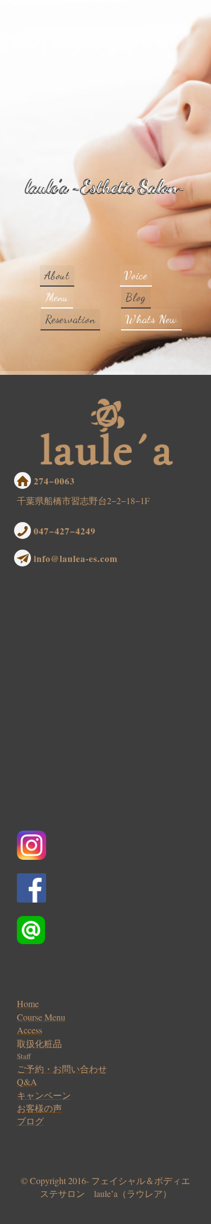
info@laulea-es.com (76, 558)
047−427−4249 (65, 530)
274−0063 (54, 480)
